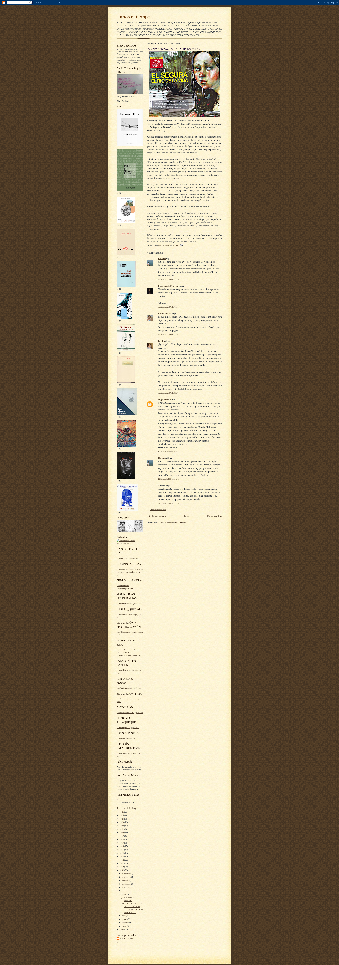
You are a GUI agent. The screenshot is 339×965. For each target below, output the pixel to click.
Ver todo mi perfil (124, 942)
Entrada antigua (214, 515)
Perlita (161, 341)
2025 (122, 815)
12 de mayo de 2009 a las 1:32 (168, 479)
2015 (122, 849)
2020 (122, 832)
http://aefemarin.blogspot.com (129, 687)
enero (124, 926)
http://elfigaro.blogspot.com (128, 727)
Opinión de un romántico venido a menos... (127, 651)
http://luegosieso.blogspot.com (129, 655)
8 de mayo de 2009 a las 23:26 (168, 279)
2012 (122, 860)
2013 (122, 856)
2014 (122, 853)
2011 (122, 863)
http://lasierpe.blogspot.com (128, 558)
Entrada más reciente (156, 515)
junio (124, 890)
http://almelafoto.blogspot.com (129, 603)
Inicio (187, 515)
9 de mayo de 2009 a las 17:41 (168, 334)
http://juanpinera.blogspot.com (129, 738)
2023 (122, 822)
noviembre (126, 877)
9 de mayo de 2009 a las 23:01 (168, 393)
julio (124, 887)
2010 (122, 866)
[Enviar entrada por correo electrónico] (181, 245)
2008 (122, 929)
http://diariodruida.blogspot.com (130, 712)
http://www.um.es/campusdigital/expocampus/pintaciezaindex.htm (130, 572)
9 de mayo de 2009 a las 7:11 (168, 307)
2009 (122, 870)
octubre (125, 880)
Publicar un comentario (158, 510)
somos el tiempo (133, 16)
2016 (122, 846)
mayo (124, 894)
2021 (122, 829)
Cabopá (162, 258)
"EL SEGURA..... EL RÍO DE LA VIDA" (132, 911)
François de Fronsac (168, 285)
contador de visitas (124, 543)
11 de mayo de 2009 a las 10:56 (168, 451)
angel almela (128, 938)
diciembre (126, 873)
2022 (122, 825)
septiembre (126, 883)
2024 (122, 818)
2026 (122, 812)
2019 (122, 836)
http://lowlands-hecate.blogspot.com (125, 587)
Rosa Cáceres (164, 313)
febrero (125, 922)
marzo (124, 919)
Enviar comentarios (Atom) (173, 522)
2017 (122, 842)
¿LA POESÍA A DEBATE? (127, 899)
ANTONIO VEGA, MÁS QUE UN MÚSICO (131, 905)
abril (124, 915)
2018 (122, 839)
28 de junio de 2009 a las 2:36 (168, 503)
